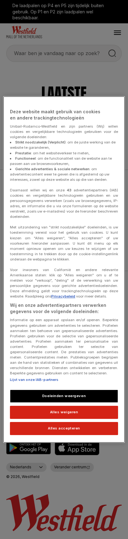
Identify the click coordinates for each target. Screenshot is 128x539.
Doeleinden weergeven (64, 396)
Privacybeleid (63, 296)
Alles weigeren (64, 412)
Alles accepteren (64, 428)
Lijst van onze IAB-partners (34, 379)
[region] (64, 269)
